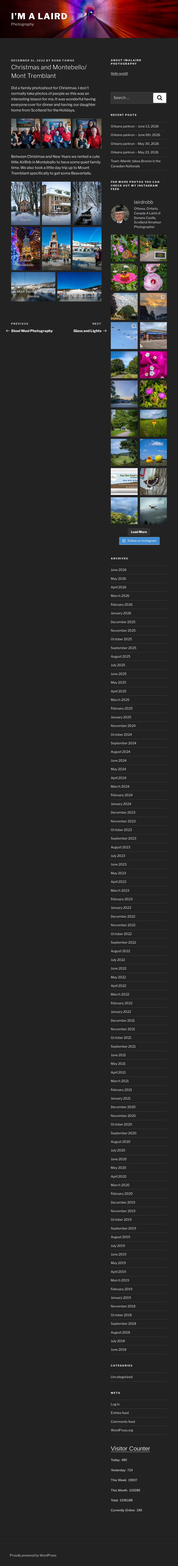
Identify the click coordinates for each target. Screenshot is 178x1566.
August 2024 (120, 752)
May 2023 (118, 873)
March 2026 (120, 596)
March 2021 (120, 1081)
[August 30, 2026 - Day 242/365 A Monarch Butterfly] (124, 248)
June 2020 (119, 1159)
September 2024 (123, 743)
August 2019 (120, 1237)
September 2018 (123, 1323)
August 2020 (120, 1142)
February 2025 (122, 708)
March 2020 (120, 1185)
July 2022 (118, 960)
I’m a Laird (39, 16)
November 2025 (123, 630)
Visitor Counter (130, 1448)
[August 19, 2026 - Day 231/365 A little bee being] (153, 393)
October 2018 (121, 1315)
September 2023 (123, 838)
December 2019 (123, 1202)
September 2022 (123, 942)
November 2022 (123, 925)
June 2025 (119, 674)
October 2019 (121, 1219)
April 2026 (118, 587)
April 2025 (118, 691)
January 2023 (121, 908)
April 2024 (118, 778)
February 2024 (122, 795)
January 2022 (121, 1012)
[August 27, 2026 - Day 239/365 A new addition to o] (153, 277)
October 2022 (121, 934)
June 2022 (118, 968)
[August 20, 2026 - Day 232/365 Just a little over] (124, 393)
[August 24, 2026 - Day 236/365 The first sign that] (124, 335)
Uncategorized (122, 1377)
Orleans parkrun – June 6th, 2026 (135, 135)
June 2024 (119, 760)
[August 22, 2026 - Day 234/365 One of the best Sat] (124, 364)
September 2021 (123, 1046)
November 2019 (123, 1211)
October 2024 (121, 734)
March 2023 (120, 890)
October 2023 (121, 830)
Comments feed (123, 1421)
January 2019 (121, 1298)
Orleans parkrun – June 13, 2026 (135, 126)
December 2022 (123, 916)
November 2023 (123, 821)
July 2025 (118, 665)
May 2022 (118, 977)
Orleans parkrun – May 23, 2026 (135, 152)
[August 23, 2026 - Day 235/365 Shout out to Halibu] (153, 335)
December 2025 (123, 622)
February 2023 (122, 899)
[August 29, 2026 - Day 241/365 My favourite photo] (153, 248)
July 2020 (118, 1150)
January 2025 (121, 717)
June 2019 (118, 1254)
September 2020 (124, 1133)
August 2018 (120, 1332)
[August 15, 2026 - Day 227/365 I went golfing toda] (153, 452)
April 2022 (118, 986)
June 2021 (118, 1055)
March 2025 (120, 700)
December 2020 (123, 1107)
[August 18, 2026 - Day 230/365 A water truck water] (124, 423)
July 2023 (118, 856)
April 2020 (119, 1176)
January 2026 (121, 613)
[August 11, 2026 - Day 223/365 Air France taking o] (153, 510)
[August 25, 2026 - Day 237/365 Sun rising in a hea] (153, 306)
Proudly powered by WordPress (33, 1555)
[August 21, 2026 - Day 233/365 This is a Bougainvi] (153, 364)
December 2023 (123, 812)
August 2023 (120, 847)
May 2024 (118, 769)
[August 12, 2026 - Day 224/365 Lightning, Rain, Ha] (124, 510)
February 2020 (122, 1193)
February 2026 (122, 604)
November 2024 (123, 726)
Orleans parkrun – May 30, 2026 (135, 144)
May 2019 (118, 1263)
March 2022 (120, 994)
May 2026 (118, 578)
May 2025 (118, 682)
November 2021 (123, 1029)
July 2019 (118, 1246)
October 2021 (121, 1038)
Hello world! (119, 73)
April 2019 (118, 1272)
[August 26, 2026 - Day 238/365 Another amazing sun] (124, 306)
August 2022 (120, 951)
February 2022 (121, 1003)
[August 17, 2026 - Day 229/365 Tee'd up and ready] (153, 423)
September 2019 (123, 1228)
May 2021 (118, 1063)
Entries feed (120, 1413)
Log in (115, 1404)
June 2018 (118, 1349)
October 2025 (121, 639)
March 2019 (120, 1280)
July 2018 (118, 1341)
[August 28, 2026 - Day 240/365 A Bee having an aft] (124, 277)
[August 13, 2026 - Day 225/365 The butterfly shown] (153, 481)
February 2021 (121, 1090)
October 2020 (121, 1124)
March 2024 (120, 786)
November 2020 (123, 1116)
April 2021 (118, 1072)
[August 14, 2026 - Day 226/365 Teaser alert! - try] (124, 481)
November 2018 (123, 1306)
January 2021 (121, 1098)
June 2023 (119, 864)
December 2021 (123, 1020)
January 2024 (121, 804)
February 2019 (121, 1289)
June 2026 (119, 570)
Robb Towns (63, 60)
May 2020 (118, 1168)
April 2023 (118, 882)
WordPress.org (122, 1430)
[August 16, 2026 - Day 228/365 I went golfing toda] (124, 452)
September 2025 (123, 648)
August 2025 (120, 656)
